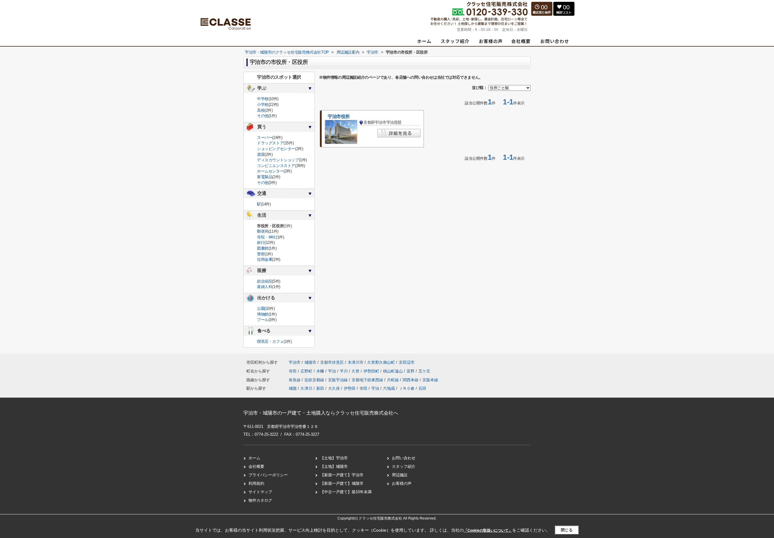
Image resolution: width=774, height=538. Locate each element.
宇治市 (295, 362)
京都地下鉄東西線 (368, 380)
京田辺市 (407, 362)
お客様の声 (401, 483)
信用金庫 (264, 259)
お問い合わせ (403, 458)
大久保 (334, 388)
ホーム (254, 458)
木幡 (320, 371)
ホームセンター (270, 171)
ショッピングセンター (276, 148)
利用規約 (256, 483)
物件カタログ (260, 500)
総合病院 (264, 281)
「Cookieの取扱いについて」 (488, 530)
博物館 (262, 314)
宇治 (332, 371)
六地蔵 (389, 388)
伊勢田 (350, 388)
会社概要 (256, 466)
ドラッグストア (270, 143)
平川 (344, 371)
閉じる (567, 530)
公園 (261, 308)
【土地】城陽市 (334, 466)
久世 (356, 371)
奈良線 (295, 380)
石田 (422, 388)
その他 (262, 115)
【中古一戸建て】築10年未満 (346, 492)
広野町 (307, 371)
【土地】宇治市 (334, 458)
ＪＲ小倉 (407, 388)
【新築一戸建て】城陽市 (341, 483)
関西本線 (411, 380)
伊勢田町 (371, 371)
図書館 (262, 248)
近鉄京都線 (314, 380)
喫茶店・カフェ (270, 341)
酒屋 (261, 154)
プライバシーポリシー (268, 475)
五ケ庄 (424, 371)
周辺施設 (400, 475)
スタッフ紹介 (403, 466)
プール (262, 319)
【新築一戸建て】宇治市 (341, 475)
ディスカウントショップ (278, 160)
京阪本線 (430, 380)
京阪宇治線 (338, 380)
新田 (320, 388)
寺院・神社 (266, 237)
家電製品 (264, 177)
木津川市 (355, 362)
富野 (411, 371)
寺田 (293, 371)
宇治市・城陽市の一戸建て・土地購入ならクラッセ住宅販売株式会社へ (320, 412)
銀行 (261, 242)
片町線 (393, 380)
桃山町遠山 (393, 371)
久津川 (306, 388)
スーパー (264, 137)
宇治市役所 (339, 116)
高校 (261, 110)
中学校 (262, 99)
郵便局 (262, 231)
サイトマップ (260, 492)
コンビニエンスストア (276, 165)
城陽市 (310, 362)
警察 (261, 254)
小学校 (262, 104)
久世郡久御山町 (381, 362)
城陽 (293, 388)
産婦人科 (264, 286)
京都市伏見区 (332, 362)
